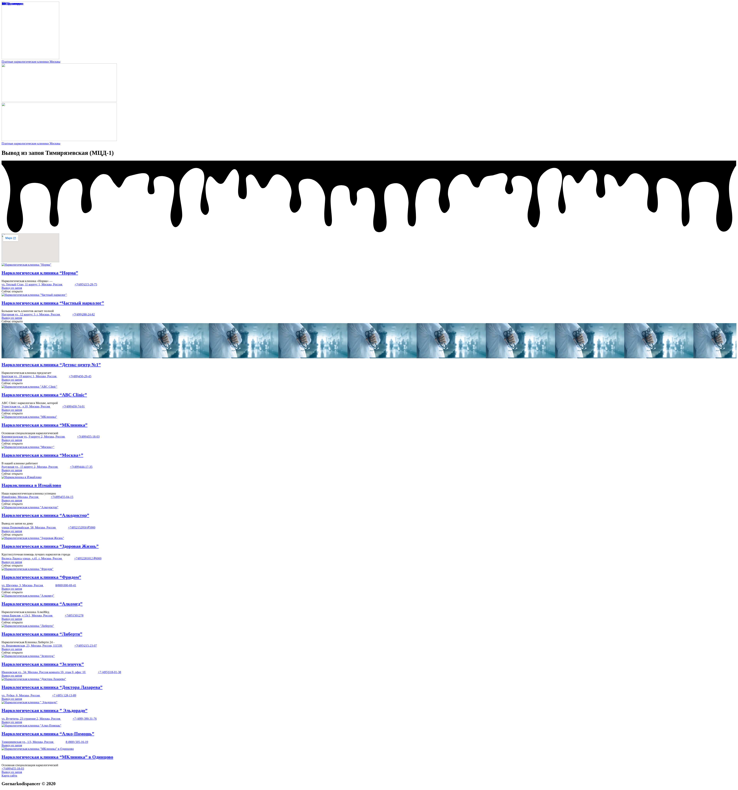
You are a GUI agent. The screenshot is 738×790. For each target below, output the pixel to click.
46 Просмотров (12, 3)
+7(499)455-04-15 (62, 497)
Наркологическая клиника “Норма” (40, 272)
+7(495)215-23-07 (85, 645)
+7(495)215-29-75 (86, 284)
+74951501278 (74, 615)
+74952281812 (84, 558)
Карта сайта (9, 775)
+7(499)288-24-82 (83, 314)
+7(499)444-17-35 (81, 466)
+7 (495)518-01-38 (109, 672)
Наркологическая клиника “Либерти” (42, 634)
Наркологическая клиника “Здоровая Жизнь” (50, 546)
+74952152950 (77, 527)
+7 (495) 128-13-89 (64, 695)
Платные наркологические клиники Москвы (31, 61)
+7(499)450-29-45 (80, 376)
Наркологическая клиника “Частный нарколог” (53, 302)
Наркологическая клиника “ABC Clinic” (44, 394)
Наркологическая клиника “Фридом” (41, 577)
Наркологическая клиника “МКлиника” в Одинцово (57, 756)
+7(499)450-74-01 (73, 406)
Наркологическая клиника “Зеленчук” (43, 664)
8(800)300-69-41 (65, 585)
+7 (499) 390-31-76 (85, 718)
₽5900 (91, 527)
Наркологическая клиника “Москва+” (42, 455)
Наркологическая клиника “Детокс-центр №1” (51, 364)
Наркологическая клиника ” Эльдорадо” (44, 710)
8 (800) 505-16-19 (77, 742)
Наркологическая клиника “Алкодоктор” (45, 515)
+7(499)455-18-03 (88, 436)
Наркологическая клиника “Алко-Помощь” (48, 733)
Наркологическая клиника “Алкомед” (42, 603)
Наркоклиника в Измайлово (31, 485)
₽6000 (97, 558)
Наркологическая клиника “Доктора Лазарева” (52, 687)
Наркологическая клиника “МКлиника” (44, 424)
